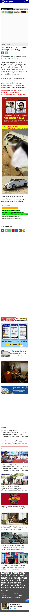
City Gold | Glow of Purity (10, 208)
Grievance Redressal (6, 597)
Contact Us (4, 595)
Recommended (6, 449)
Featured (4, 427)
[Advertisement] (14, 28)
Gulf (8, 44)
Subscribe (17, 597)
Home (3, 44)
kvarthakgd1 (6, 58)
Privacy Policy (18, 595)
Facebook (11, 91)
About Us (16, 593)
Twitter (19, 91)
